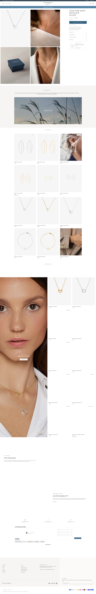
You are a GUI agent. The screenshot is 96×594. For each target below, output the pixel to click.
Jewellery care (23, 572)
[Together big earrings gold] (48, 147)
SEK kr (10, 589)
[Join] (93, 583)
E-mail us (22, 566)
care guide (71, 39)
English (91, 0)
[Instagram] (54, 583)
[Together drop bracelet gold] (48, 241)
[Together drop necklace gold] (48, 210)
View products (23, 359)
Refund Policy (19, 591)
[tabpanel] (48, 548)
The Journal (4, 570)
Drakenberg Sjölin (6, 591)
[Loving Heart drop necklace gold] (83, 323)
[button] (3, 3)
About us (3, 566)
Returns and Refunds (24, 570)
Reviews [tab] (17, 538)
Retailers (3, 572)
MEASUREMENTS (71, 34)
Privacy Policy (14, 591)
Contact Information (24, 567)
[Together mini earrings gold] (48, 178)
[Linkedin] (56, 583)
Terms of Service (25, 591)
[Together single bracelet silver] (71, 241)
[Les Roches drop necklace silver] (83, 355)
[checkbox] (42, 542)
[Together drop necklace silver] (25, 210)
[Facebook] (49, 583)
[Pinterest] (52, 583)
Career (3, 569)
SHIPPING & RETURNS (72, 37)
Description (71, 32)
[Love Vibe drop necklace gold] (60, 291)
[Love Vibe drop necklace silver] (83, 291)
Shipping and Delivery (24, 569)
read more (55, 501)
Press (3, 567)
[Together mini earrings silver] (71, 178)
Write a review (77, 538)
